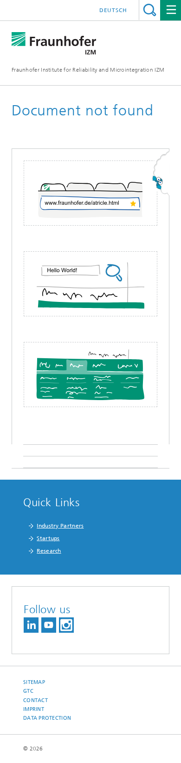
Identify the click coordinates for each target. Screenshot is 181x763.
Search (149, 10)
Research (49, 551)
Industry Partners (60, 525)
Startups (48, 538)
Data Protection (47, 718)
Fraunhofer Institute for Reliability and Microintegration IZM (88, 70)
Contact (35, 700)
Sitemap (34, 682)
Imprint (33, 709)
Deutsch (113, 10)
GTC (28, 691)
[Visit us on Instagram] (66, 625)
